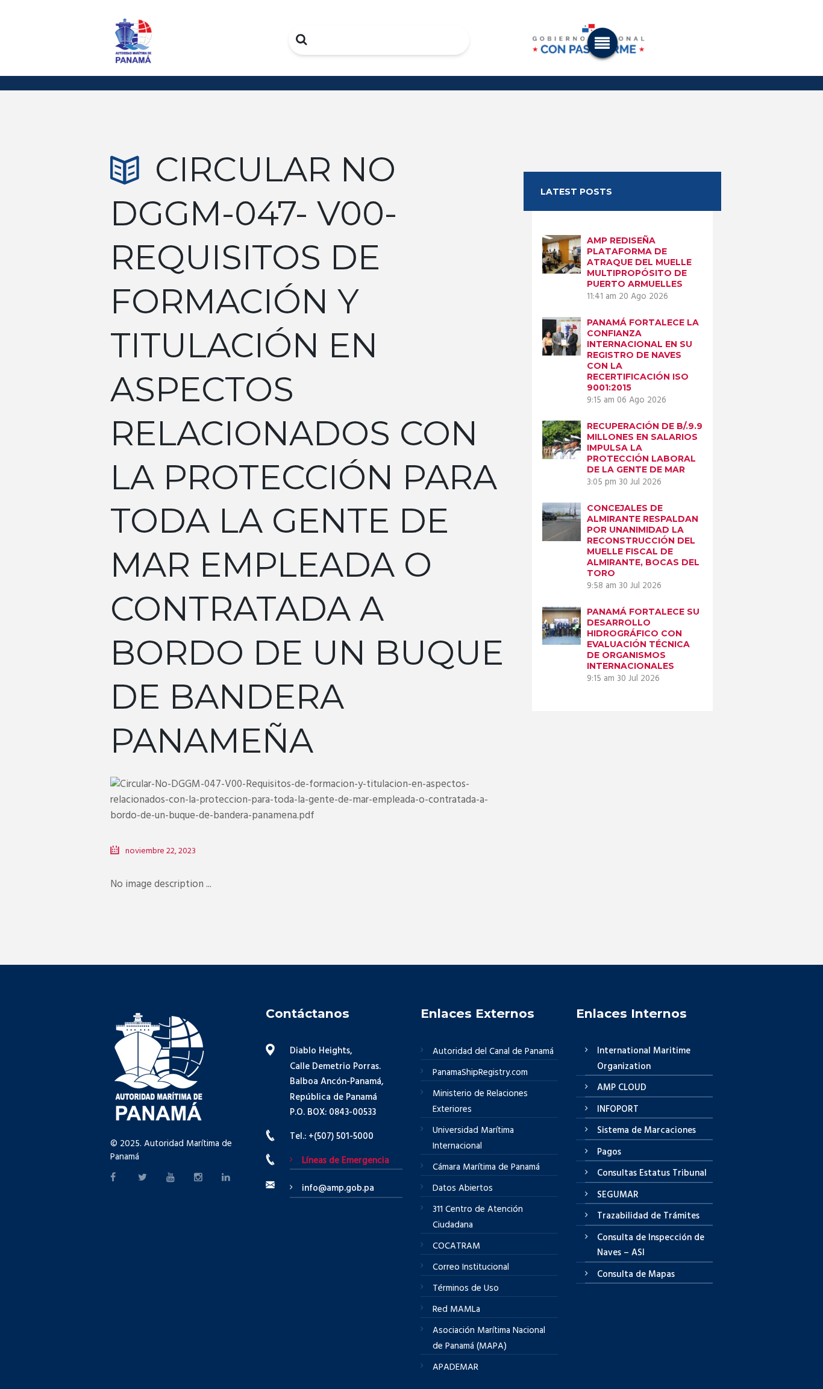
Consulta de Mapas (636, 1274)
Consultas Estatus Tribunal (652, 1173)
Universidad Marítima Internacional (473, 1138)
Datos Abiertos (463, 1188)
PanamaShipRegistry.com (480, 1072)
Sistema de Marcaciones (646, 1130)
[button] (602, 43)
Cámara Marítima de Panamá (486, 1167)
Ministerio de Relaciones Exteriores (480, 1101)
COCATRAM (456, 1246)
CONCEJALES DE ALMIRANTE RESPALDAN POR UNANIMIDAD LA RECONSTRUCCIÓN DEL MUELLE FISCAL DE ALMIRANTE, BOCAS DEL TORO (643, 540)
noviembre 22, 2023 (160, 851)
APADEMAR (455, 1367)
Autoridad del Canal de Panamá (493, 1051)
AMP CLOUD (621, 1087)
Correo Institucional (471, 1267)
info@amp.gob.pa (338, 1188)
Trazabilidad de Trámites (648, 1216)
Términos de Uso (466, 1288)
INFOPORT (618, 1109)
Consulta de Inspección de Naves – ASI (650, 1246)
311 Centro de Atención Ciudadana (478, 1217)
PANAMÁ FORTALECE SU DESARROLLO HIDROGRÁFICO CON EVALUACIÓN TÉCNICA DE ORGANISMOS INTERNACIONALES (643, 638)
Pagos (609, 1152)
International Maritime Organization (643, 1059)
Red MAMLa (456, 1309)
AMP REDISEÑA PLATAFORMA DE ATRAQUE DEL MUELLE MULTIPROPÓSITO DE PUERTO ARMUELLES (639, 262)
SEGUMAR (618, 1195)
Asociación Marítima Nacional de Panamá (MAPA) (489, 1338)
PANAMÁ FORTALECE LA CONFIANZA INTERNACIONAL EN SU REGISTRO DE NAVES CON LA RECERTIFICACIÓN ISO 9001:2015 (643, 355)
